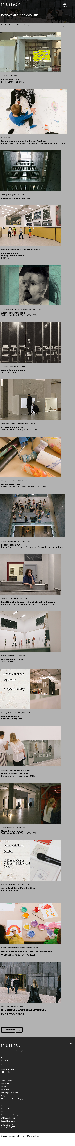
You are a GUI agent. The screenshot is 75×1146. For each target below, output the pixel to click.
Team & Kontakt (6, 1080)
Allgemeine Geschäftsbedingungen (13, 1099)
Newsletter (5, 1090)
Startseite (4, 25)
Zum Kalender (9, 1030)
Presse (3, 1086)
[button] (65, 5)
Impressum (5, 1106)
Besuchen (12, 25)
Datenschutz (5, 1109)
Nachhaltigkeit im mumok (9, 1093)
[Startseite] (10, 4)
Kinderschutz (5, 1112)
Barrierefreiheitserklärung (9, 1115)
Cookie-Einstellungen (8, 1121)
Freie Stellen (5, 1083)
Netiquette (4, 1096)
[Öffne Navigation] (71, 4)
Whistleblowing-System (9, 1118)
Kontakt (3, 1065)
